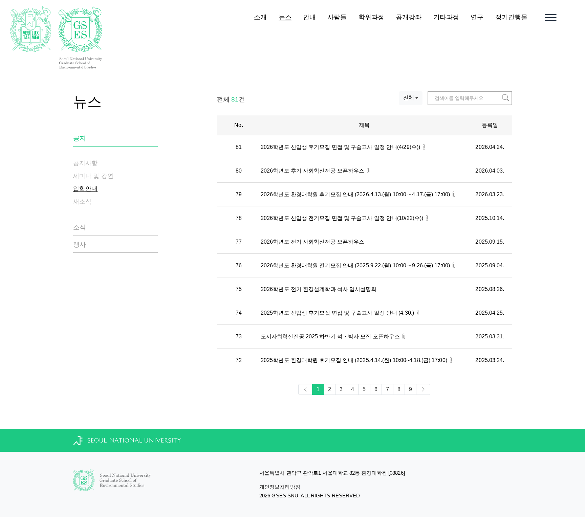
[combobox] (410, 98)
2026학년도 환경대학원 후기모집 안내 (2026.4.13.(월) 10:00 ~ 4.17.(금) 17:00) (356, 194)
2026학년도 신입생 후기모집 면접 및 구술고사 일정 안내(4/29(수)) (341, 147)
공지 (79, 138)
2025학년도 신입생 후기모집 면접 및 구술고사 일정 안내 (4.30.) (338, 313)
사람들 (337, 17)
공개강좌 (408, 17)
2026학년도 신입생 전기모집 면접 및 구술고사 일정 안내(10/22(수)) (343, 218)
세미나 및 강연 (93, 176)
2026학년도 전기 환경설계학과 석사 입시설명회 (319, 289)
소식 (79, 227)
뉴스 (285, 17)
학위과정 (371, 17)
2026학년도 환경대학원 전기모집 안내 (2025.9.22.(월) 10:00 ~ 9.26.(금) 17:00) (356, 265)
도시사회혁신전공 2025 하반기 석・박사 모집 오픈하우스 (331, 336)
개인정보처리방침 (279, 487)
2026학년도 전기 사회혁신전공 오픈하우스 (312, 242)
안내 (309, 17)
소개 (260, 17)
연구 (477, 17)
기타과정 (446, 17)
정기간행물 (511, 17)
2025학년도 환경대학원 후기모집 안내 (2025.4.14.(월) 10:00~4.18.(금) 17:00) (355, 360)
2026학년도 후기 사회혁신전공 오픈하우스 (313, 171)
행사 (79, 244)
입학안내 (85, 188)
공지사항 (85, 163)
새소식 (82, 201)
